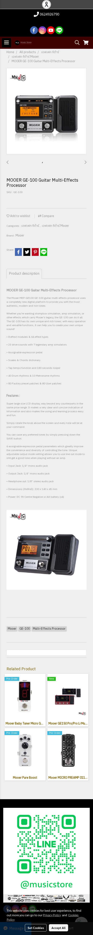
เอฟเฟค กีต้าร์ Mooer (55, 225)
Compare (47, 216)
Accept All (58, 928)
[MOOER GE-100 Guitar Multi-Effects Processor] (46, 111)
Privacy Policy (52, 915)
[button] (75, 42)
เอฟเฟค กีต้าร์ (30, 225)
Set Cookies (36, 928)
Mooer (20, 235)
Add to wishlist (20, 216)
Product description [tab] (24, 274)
